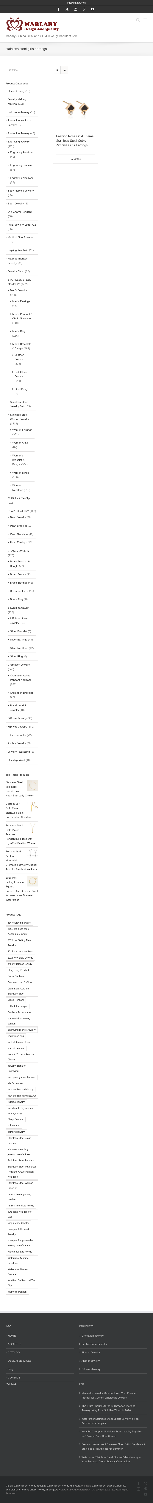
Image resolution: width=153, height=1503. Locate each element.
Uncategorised (16, 760)
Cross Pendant (16, 1000)
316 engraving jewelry (19, 922)
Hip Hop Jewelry (17, 726)
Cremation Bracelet (21, 692)
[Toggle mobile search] (138, 20)
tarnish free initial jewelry (21, 1205)
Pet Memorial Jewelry (94, 1344)
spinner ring (14, 1125)
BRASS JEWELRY (18, 550)
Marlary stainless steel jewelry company (26, 1485)
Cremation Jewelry (19, 664)
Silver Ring (16, 656)
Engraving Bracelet (21, 165)
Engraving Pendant (21, 152)
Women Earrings (22, 429)
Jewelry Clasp (16, 271)
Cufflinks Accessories (19, 1012)
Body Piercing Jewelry (21, 190)
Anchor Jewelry (17, 743)
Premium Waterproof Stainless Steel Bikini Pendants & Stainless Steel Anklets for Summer (113, 1446)
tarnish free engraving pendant (19, 1197)
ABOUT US (14, 1344)
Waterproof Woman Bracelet (18, 1272)
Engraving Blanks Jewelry (22, 1030)
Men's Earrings (21, 301)
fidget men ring (16, 1036)
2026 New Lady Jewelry (20, 958)
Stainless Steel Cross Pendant (19, 1140)
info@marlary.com (76, 2)
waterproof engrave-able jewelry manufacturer (20, 1243)
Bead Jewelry (18, 517)
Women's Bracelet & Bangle (18, 460)
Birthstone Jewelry (18, 112)
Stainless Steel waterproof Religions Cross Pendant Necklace (22, 1171)
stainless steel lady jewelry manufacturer (19, 1152)
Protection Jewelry (18, 133)
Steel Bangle (22, 389)
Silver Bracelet (18, 631)
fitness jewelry (53, 1489)
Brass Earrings (18, 582)
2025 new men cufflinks (20, 951)
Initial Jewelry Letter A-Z (22, 224)
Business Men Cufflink (20, 982)
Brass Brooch (18, 574)
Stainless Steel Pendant (21, 1160)
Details (77, 159)
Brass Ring (16, 599)
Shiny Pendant (16, 1119)
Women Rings (20, 472)
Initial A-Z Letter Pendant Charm (21, 1057)
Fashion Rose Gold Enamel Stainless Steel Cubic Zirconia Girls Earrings (75, 140)
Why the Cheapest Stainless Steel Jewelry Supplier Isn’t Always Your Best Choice (112, 1433)
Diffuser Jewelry (17, 718)
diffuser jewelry (37, 1489)
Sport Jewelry (16, 203)
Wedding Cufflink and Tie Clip (21, 1283)
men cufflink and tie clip (20, 1089)
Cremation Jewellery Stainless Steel (18, 991)
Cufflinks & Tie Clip (19, 498)
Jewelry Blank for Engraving (17, 1068)
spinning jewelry (16, 1132)
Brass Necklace (19, 591)
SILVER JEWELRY (19, 607)
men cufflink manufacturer (22, 1095)
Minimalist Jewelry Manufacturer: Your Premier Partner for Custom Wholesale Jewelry (109, 1395)
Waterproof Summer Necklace (18, 1260)
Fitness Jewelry (17, 735)
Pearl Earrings (18, 542)
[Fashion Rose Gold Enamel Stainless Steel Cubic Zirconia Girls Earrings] (75, 107)
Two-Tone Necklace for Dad (20, 1214)
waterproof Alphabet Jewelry (18, 1232)
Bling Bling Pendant (18, 970)
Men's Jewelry (18, 290)
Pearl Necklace (19, 534)
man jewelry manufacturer (21, 1077)
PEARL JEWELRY (18, 511)
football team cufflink (19, 1042)
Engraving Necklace (22, 177)
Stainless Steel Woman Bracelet (20, 1185)
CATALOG (14, 1352)
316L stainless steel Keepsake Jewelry (18, 931)
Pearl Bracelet (18, 525)
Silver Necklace (19, 647)
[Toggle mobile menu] (145, 20)
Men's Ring (19, 331)
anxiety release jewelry (20, 964)
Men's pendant (15, 1083)
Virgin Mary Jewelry (18, 1223)
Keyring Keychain (18, 250)
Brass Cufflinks (16, 976)
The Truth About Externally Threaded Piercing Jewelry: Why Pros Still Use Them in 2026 (108, 1408)
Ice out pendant (16, 1048)
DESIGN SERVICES (19, 1360)
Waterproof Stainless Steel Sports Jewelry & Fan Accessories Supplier (110, 1421)
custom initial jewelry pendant (19, 1021)
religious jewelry (16, 1102)
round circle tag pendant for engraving (21, 1111)
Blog (10, 1369)
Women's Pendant (17, 1292)
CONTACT (14, 1377)
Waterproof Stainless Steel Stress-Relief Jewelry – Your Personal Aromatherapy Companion (111, 1459)
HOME (12, 1335)
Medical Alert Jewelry (20, 237)
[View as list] (64, 70)
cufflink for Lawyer (17, 1006)
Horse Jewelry (16, 90)
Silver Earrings (18, 639)
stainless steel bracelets (104, 1485)
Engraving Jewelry (18, 141)
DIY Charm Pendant (20, 211)
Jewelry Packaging (19, 751)
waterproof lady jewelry (20, 1251)
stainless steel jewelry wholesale (63, 1485)
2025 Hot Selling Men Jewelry (19, 943)
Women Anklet (20, 442)
